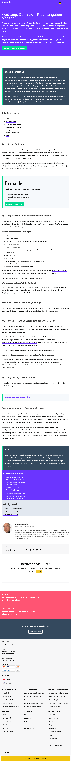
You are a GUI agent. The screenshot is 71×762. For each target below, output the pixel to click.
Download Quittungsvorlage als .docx (17, 397)
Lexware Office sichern (14, 48)
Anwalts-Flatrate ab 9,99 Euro (12, 508)
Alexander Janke (21, 524)
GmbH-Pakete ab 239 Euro (11, 511)
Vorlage (8, 130)
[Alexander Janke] (7, 528)
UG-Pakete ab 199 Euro (10, 514)
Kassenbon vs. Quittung (13, 124)
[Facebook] (26, 550)
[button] (35, 679)
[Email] (40, 550)
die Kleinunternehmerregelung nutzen (31, 278)
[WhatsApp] (37, 550)
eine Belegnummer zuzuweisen (47, 273)
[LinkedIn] (30, 550)
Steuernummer (30, 340)
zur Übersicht (35, 631)
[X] (33, 550)
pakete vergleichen (14, 204)
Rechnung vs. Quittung (13, 127)
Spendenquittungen (12, 132)
